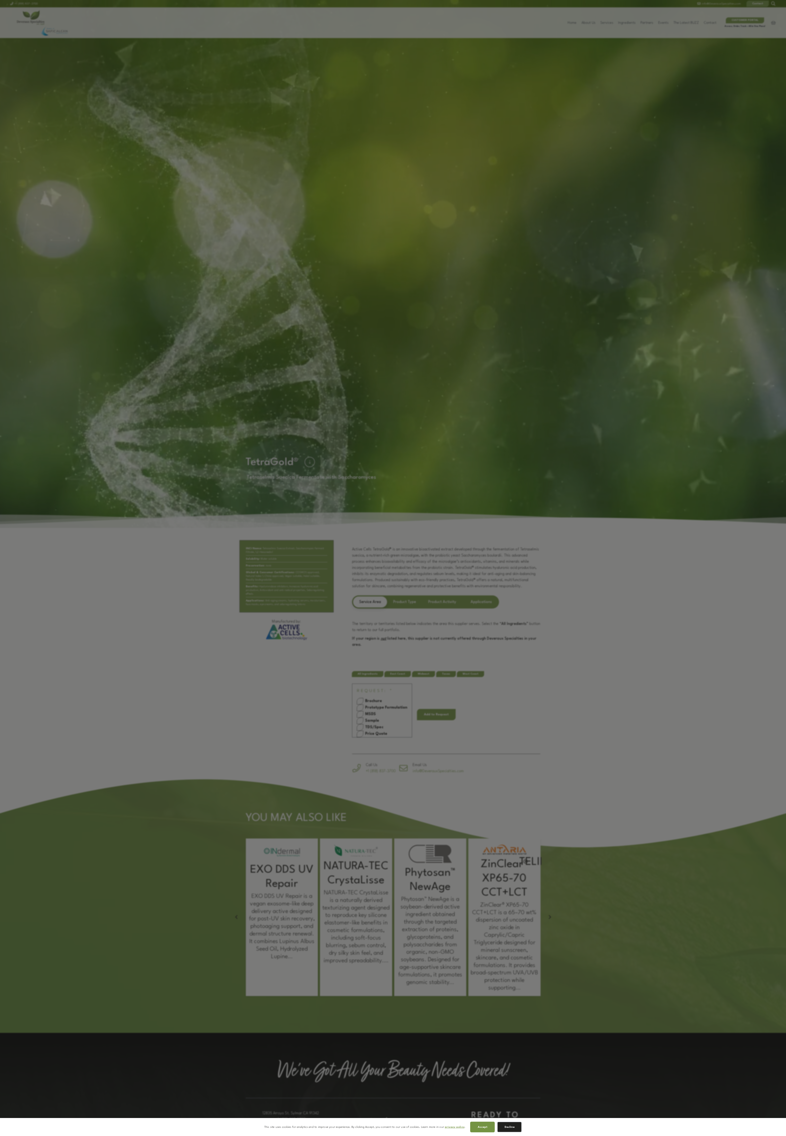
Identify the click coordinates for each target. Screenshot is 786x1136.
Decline (510, 1127)
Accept (482, 1127)
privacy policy (454, 1127)
